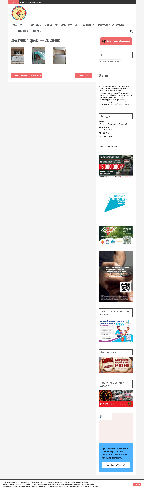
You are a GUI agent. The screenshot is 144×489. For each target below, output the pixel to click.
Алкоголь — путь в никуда (30, 2)
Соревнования (88, 25)
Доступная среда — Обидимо (27, 75)
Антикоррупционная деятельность (111, 25)
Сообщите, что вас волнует (109, 147)
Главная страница (20, 25)
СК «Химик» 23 (83, 75)
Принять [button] (137, 484)
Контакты (37, 31)
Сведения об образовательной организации (62, 25)
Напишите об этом (115, 465)
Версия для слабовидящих (118, 41)
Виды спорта (36, 25)
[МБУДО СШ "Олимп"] (19, 13)
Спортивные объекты (21, 31)
